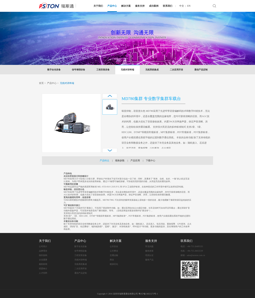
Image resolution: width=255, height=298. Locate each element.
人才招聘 (43, 273)
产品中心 (112, 6)
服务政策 (149, 251)
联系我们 (167, 6)
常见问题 (149, 246)
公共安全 (114, 246)
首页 (41, 83)
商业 (112, 260)
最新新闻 (43, 264)
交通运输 (114, 255)
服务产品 (149, 260)
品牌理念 (43, 251)
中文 (181, 6)
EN (189, 6)
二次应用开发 (176, 69)
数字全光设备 (54, 69)
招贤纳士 (43, 268)
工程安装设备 (103, 69)
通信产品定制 (201, 69)
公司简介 (43, 246)
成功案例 (153, 6)
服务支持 (140, 6)
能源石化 (114, 264)
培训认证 (149, 255)
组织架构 (43, 255)
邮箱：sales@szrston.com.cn (193, 255)
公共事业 (114, 251)
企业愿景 (43, 260)
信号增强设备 (78, 69)
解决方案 (126, 6)
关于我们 (98, 6)
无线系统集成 (152, 69)
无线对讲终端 (127, 69)
